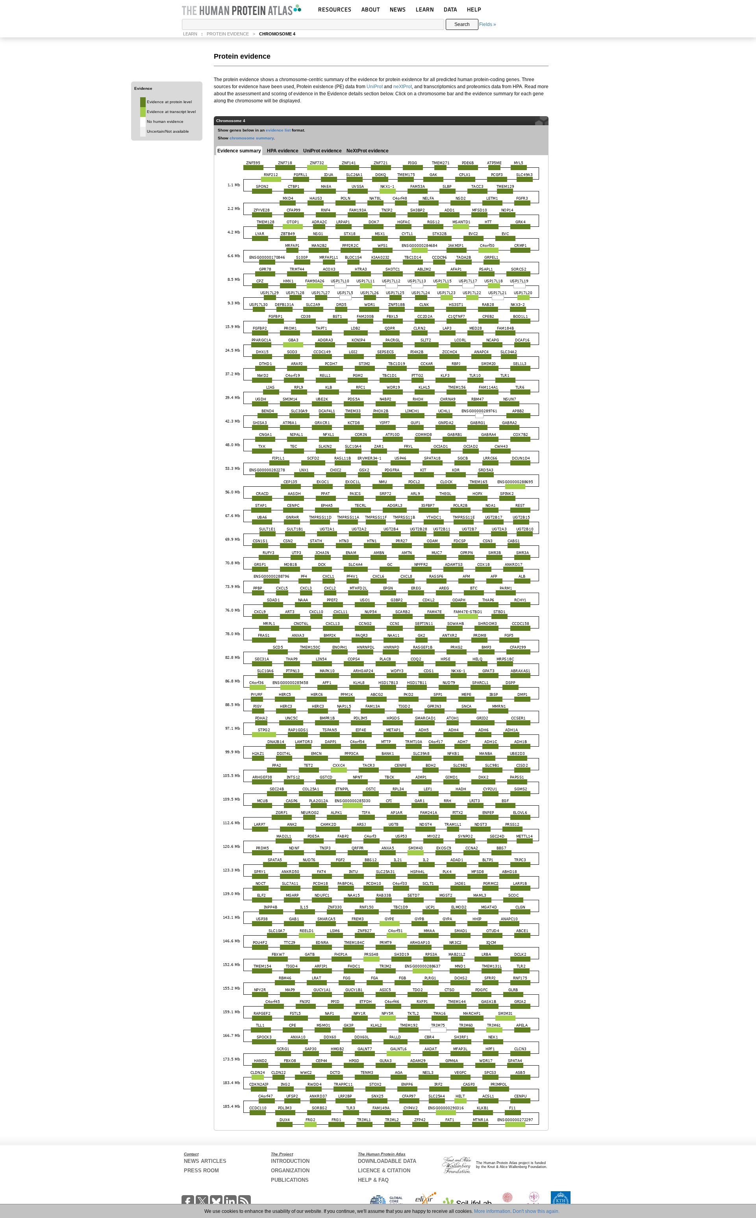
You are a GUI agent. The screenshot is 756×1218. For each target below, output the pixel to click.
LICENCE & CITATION (384, 1171)
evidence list (278, 130)
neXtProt (402, 86)
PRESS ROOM (201, 1171)
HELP (474, 9)
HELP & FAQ (373, 1180)
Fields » (487, 24)
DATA (450, 9)
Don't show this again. (536, 1211)
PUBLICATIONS (290, 1180)
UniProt (375, 86)
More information (492, 1211)
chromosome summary (252, 138)
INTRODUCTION (290, 1161)
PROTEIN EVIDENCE (228, 34)
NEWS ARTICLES (205, 1161)
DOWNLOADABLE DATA (387, 1161)
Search (462, 24)
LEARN (425, 9)
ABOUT (370, 9)
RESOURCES (335, 9)
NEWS (398, 9)
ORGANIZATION (290, 1171)
